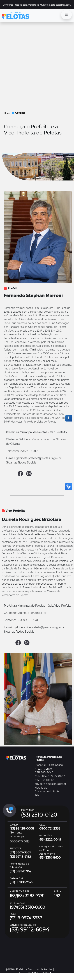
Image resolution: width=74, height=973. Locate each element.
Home (7, 113)
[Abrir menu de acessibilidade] (68, 418)
